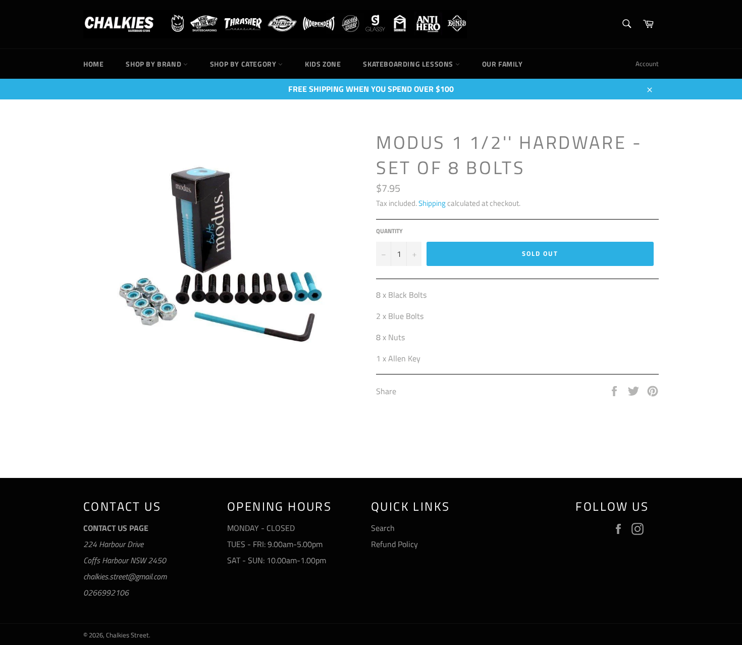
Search (383, 528)
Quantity (389, 231)
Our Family (502, 64)
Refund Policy (394, 544)
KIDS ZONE (323, 64)
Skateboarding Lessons (409, 64)
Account (647, 64)
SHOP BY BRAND (154, 64)
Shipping (432, 203)
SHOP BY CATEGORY (244, 64)
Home (93, 64)
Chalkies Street (127, 635)
